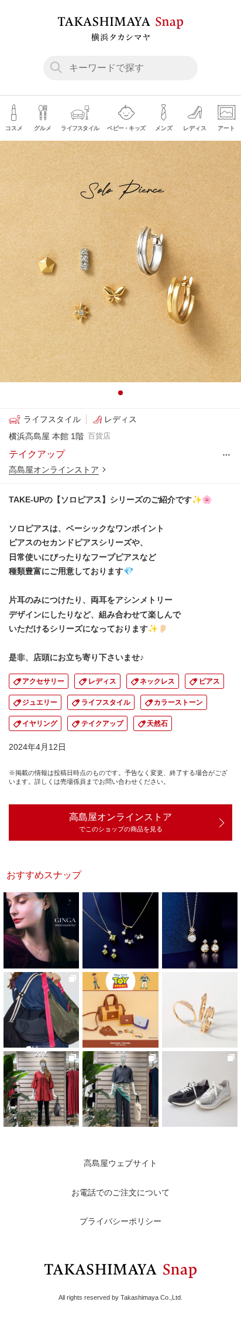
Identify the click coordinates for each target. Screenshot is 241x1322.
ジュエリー (39, 702)
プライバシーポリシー (120, 1221)
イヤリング (39, 723)
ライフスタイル (105, 702)
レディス (102, 681)
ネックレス (157, 681)
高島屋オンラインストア (54, 469)
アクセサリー (43, 681)
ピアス (209, 681)
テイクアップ (102, 723)
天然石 (157, 723)
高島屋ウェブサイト (120, 1163)
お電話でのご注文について (120, 1192)
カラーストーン (178, 702)
